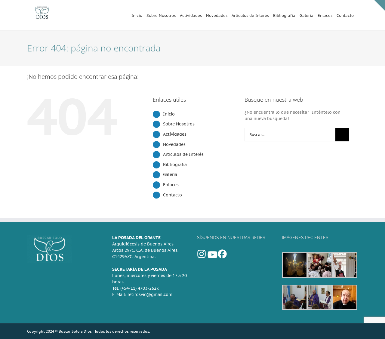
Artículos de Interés (183, 154)
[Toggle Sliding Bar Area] (379, 5)
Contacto (172, 195)
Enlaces (171, 184)
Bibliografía (175, 164)
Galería (170, 174)
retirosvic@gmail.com (150, 294)
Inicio (169, 114)
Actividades (174, 134)
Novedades (174, 144)
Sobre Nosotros (179, 124)
